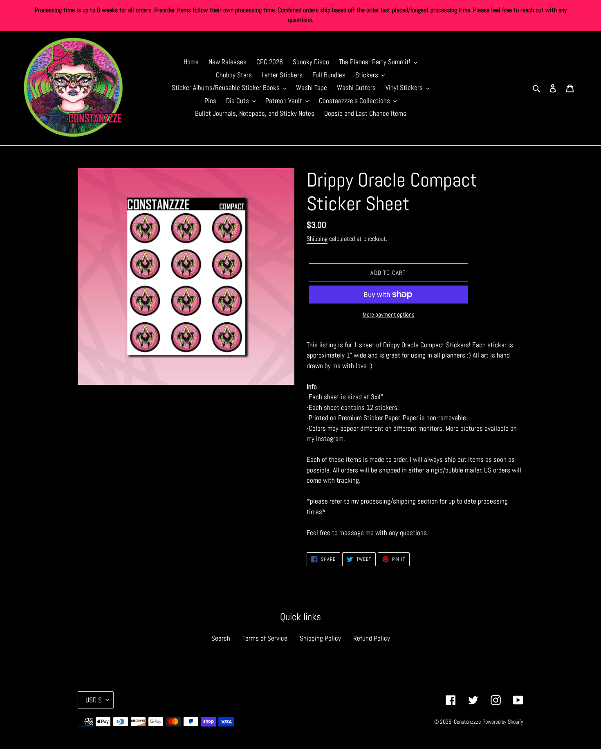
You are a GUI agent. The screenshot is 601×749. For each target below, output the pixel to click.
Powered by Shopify (502, 721)
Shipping (317, 238)
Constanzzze (467, 721)
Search (220, 638)
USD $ (93, 699)
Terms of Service (264, 638)
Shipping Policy (320, 638)
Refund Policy (371, 638)
